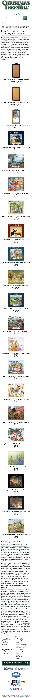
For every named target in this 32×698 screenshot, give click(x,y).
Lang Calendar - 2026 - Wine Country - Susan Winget (16, 535)
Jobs (17, 655)
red (25, 580)
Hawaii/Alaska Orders (21, 646)
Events (18, 658)
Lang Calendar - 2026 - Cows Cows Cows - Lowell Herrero (16, 240)
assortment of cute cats (20, 546)
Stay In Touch (5, 653)
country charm (5, 546)
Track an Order (20, 641)
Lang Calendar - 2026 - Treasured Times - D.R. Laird (16, 512)
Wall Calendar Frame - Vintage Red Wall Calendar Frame (16, 103)
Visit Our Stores (20, 657)
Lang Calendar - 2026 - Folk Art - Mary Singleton (16, 309)
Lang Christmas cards (20, 603)
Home (3, 26)
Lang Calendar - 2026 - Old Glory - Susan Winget (16, 377)
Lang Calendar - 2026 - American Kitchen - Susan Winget (16, 194)
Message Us (5, 641)
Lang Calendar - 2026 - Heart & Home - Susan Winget (16, 263)
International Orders (21, 644)
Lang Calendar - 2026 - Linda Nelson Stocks (16, 331)
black (2, 581)
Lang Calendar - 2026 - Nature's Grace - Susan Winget (16, 353)
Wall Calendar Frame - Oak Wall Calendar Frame (16, 126)
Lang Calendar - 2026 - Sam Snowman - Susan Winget (16, 444)
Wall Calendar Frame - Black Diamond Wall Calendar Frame (16, 80)
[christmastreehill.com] (16, 4)
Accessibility (5, 644)
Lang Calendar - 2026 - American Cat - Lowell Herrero (16, 148)
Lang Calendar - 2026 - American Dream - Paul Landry (16, 171)
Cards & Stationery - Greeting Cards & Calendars (17, 26)
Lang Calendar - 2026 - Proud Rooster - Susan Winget (16, 400)
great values (26, 623)
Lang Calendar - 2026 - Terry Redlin (16, 490)
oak (28, 580)
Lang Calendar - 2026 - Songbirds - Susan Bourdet (16, 467)
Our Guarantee (20, 651)
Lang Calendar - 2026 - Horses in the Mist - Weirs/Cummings (16, 286)
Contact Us (5, 642)
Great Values (5, 651)
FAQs (17, 642)
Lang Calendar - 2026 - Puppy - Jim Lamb (16, 422)
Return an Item (20, 647)
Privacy (18, 653)
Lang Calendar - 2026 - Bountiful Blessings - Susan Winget (16, 217)
